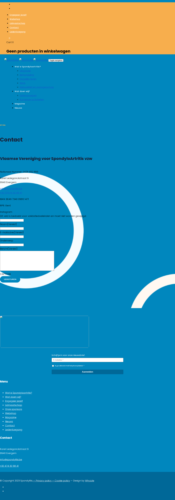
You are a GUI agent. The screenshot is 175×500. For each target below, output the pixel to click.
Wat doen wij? (13, 396)
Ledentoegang (13, 429)
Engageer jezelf (14, 401)
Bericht (9, 248)
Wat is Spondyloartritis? (18, 392)
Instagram (6, 212)
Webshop (10, 413)
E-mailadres (12, 232)
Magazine (10, 417)
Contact (10, 425)
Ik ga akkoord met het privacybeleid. (69, 366)
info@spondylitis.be (11, 188)
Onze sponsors (13, 409)
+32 (2, 466)
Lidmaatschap (13, 405)
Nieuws (9, 421)
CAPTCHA (5, 274)
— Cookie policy (61, 480)
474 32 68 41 (12, 466)
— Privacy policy (42, 480)
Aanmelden (87, 372)
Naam (8, 224)
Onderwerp (6, 240)
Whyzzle (89, 480)
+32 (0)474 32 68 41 (11, 192)
